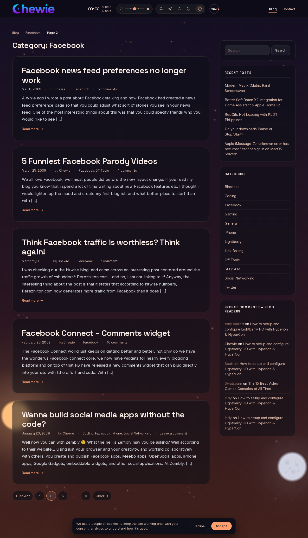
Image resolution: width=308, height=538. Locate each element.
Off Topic (102, 170)
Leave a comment (173, 433)
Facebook (33, 32)
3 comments (107, 89)
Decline (199, 526)
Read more (32, 129)
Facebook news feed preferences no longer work (104, 75)
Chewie (60, 89)
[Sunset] (179, 9)
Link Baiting (234, 251)
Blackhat (232, 187)
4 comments (127, 170)
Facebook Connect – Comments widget (96, 333)
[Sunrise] (161, 9)
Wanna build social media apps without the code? (103, 419)
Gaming (231, 214)
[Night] (188, 9)
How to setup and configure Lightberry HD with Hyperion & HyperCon (256, 329)
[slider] (214, 9)
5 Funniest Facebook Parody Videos (89, 161)
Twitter (230, 287)
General (231, 223)
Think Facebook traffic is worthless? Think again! (101, 247)
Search (280, 50)
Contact (288, 9)
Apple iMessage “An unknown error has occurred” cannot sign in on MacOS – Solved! (257, 149)
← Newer (22, 496)
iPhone (117, 433)
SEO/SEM (232, 269)
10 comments (117, 342)
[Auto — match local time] (199, 9)
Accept (221, 526)
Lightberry (233, 242)
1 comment (109, 261)
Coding (88, 433)
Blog (273, 9)
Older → (102, 496)
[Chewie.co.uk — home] (33, 9)
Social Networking (137, 433)
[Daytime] (170, 9)
